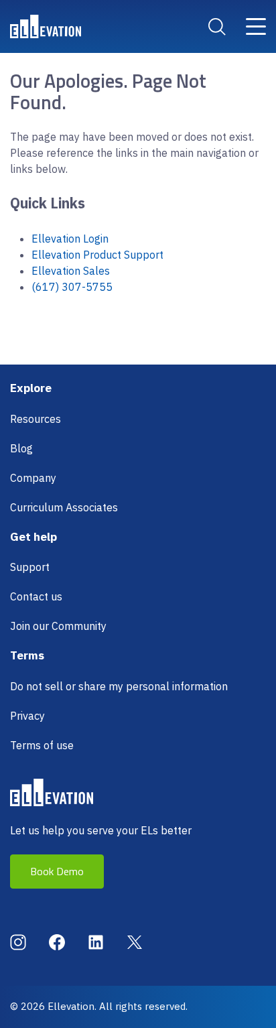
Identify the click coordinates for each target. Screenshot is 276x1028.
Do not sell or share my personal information (119, 686)
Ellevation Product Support (97, 254)
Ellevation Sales (70, 270)
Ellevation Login (70, 238)
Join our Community (58, 626)
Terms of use (42, 745)
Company (33, 478)
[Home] (45, 26)
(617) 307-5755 (72, 287)
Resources (35, 419)
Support (30, 567)
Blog (21, 448)
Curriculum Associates (64, 507)
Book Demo (57, 871)
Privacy (27, 715)
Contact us (36, 596)
